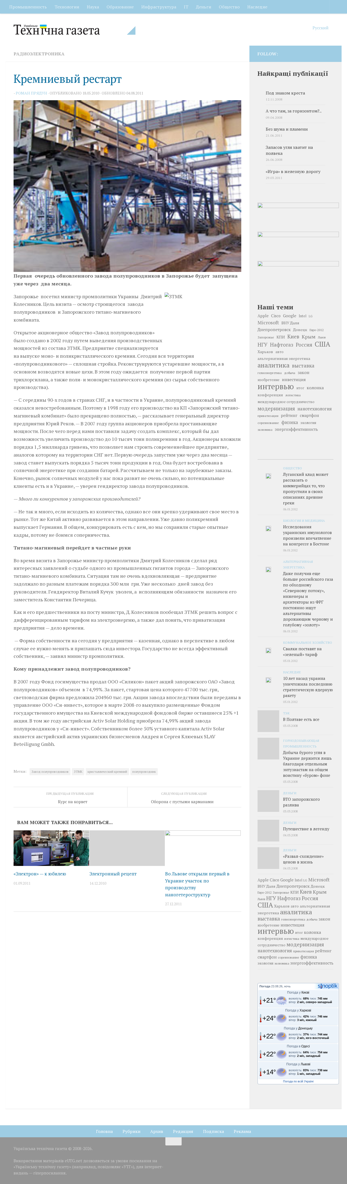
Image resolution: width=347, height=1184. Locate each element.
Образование (120, 7)
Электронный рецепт (113, 874)
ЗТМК (78, 772)
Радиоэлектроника (39, 54)
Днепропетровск (274, 329)
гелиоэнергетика (270, 373)
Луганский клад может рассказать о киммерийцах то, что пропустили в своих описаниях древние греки (305, 488)
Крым (309, 336)
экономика (265, 430)
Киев (293, 336)
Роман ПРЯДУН (31, 93)
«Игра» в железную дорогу (293, 171)
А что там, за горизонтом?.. (294, 111)
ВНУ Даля (290, 322)
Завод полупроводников (50, 772)
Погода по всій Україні (298, 1081)
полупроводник (144, 772)
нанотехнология (314, 409)
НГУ (263, 344)
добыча (289, 372)
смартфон (309, 415)
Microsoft (268, 322)
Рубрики (131, 1131)
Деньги (203, 7)
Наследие (257, 7)
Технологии (66, 7)
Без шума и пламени (287, 129)
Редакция (183, 1131)
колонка (315, 388)
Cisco (276, 315)
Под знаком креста (285, 93)
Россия (304, 344)
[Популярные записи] (295, 454)
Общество (229, 7)
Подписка (213, 1131)
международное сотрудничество (286, 402)
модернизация (276, 408)
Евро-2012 (317, 330)
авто (279, 351)
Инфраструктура (158, 7)
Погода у (298, 992)
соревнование (268, 422)
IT (186, 7)
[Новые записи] (270, 454)
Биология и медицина (304, 520)
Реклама (242, 1131)
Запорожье (266, 337)
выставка (303, 365)
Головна (104, 1131)
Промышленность (28, 7)
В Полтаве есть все (301, 719)
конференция (270, 394)
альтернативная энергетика (284, 358)
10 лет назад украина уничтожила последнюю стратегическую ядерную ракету (308, 687)
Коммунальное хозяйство (307, 642)
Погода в (298, 1046)
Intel (302, 315)
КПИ (281, 337)
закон (303, 372)
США (322, 344)
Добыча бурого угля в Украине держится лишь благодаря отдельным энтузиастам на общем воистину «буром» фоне (307, 764)
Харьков (265, 351)
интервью (276, 386)
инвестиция (294, 379)
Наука (93, 7)
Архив (156, 1131)
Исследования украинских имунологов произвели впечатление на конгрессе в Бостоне (307, 535)
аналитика (274, 365)
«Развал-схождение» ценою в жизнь (303, 859)
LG (311, 316)
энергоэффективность (296, 429)
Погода (264, 986)
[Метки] (320, 454)
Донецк (300, 329)
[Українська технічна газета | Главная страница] (75, 29)
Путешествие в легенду (306, 828)
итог (300, 388)
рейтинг (289, 415)
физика (289, 422)
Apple (263, 315)
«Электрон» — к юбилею (40, 874)
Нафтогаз (281, 344)
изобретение (268, 379)
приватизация (268, 416)
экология (308, 422)
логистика (293, 395)
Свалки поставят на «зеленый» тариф (302, 651)
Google (289, 315)
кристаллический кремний (107, 772)
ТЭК (286, 713)
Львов (322, 337)
